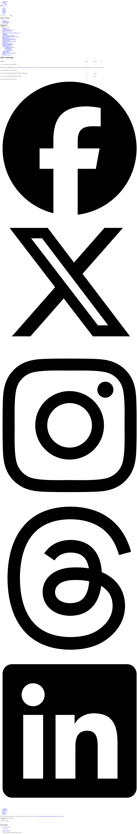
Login (4, 13)
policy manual (5, 810)
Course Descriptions (6, 21)
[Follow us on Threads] (70, 654)
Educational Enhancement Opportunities (9, 39)
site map (4, 814)
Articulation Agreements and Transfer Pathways (11, 36)
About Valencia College (7, 54)
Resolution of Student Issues (7, 45)
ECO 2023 (23, 67)
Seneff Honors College (6, 40)
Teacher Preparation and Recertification (9, 41)
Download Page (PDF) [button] (6, 830)
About (4, 12)
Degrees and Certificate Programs (8, 29)
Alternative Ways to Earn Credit (8, 38)
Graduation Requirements (7, 30)
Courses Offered (5, 22)
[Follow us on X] (70, 348)
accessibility (5, 808)
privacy (4, 811)
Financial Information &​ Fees (7, 43)
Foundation (4, 11)
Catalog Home (5, 3)
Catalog (4, 20)
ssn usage (4, 813)
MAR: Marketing (10, 50)
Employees (4, 9)
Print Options (3, 26)
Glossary (4, 53)
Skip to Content (5, 1)
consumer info (5, 809)
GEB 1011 (28, 67)
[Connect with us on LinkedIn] (70, 806)
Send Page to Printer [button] (6, 827)
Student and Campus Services (8, 44)
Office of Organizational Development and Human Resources (47, 816)
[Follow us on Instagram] (70, 501)
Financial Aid (5, 42)
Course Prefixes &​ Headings (9, 47)
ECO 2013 (19, 67)
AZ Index (4, 2)
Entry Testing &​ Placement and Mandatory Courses (11, 32)
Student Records (5, 34)
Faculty (4, 8)
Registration (5, 33)
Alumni (4, 10)
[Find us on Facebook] (70, 214)
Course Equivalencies (8, 48)
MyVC (4, 31)
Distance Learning (6, 37)
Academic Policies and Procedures (8, 35)
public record (5, 812)
